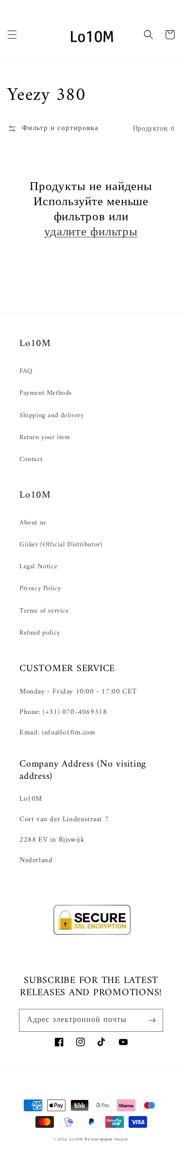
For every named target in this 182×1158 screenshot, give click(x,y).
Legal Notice (38, 566)
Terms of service (44, 611)
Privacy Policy (40, 588)
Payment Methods (45, 393)
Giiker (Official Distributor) (60, 545)
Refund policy (39, 633)
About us (32, 523)
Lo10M (76, 1139)
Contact (30, 459)
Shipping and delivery (51, 415)
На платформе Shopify (106, 1139)
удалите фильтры (90, 232)
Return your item (44, 437)
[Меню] (12, 34)
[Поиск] (148, 34)
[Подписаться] (152, 1020)
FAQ (26, 371)
